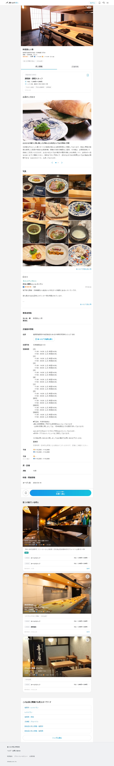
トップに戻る (57, 738)
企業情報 (32, 756)
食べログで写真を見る (83, 269)
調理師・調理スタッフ (34, 78)
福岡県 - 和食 (29, 717)
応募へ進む (60, 493)
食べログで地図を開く (45, 339)
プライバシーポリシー (21, 756)
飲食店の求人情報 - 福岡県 (34, 731)
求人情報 (39, 66)
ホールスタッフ (35, 557)
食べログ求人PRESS (13, 747)
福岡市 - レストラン (32, 707)
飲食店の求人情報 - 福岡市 (34, 726)
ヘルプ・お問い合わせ (13, 751)
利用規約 (9, 756)
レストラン (28, 712)
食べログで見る (85, 304)
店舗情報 (75, 66)
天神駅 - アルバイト (32, 721)
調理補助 (33, 626)
